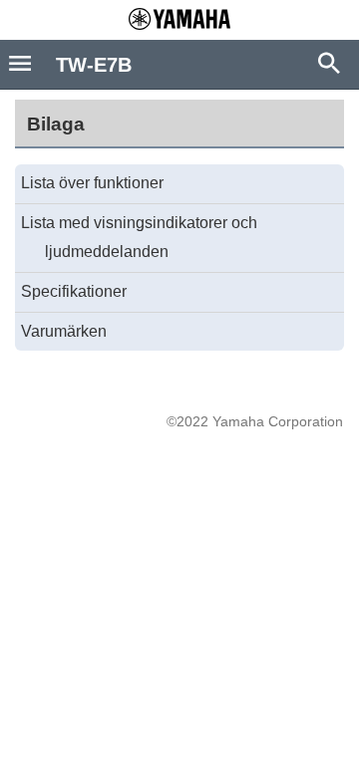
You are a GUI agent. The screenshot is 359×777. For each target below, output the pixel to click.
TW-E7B (94, 65)
